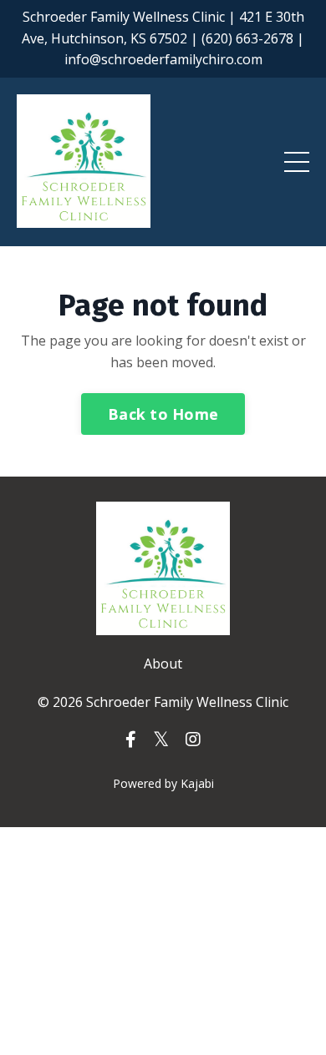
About (163, 663)
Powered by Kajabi (163, 783)
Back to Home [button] (163, 414)
